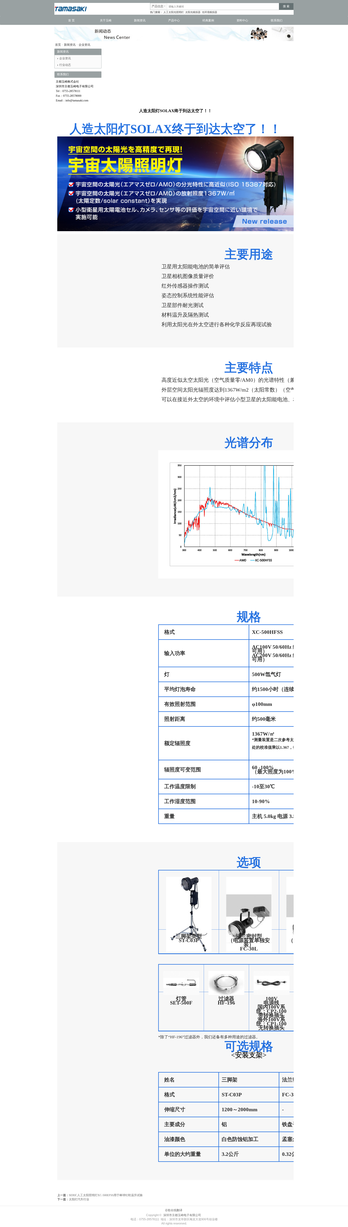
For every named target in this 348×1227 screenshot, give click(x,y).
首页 (58, 44)
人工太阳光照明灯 (173, 12)
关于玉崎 (105, 20)
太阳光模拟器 (192, 12)
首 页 (71, 20)
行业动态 (65, 64)
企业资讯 (84, 44)
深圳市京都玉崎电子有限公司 (182, 1215)
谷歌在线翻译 (173, 1210)
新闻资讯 (140, 20)
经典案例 (208, 20)
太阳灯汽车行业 (79, 1199)
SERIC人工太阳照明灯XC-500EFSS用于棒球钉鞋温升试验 (106, 1195)
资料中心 (242, 20)
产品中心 (174, 20)
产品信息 (157, 6)
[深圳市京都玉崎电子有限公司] (70, 8)
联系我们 (276, 20)
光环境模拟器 (209, 12)
